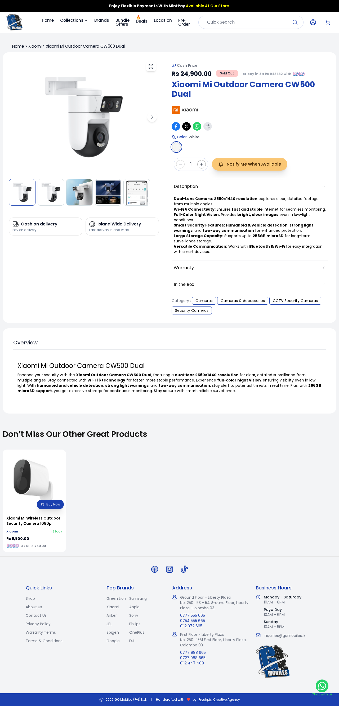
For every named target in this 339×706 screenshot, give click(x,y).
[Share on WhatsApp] (197, 126)
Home (48, 20)
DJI (132, 640)
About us (34, 607)
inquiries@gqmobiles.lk (284, 635)
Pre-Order (184, 22)
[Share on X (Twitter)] (186, 126)
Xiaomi (35, 46)
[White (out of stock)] (176, 147)
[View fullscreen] (151, 66)
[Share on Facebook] (176, 126)
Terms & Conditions (44, 640)
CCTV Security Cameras (295, 300)
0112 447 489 (192, 663)
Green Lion (116, 598)
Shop (30, 598)
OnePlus (136, 632)
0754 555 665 (192, 620)
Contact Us (36, 615)
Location (163, 20)
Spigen (112, 632)
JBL (109, 624)
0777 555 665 (192, 615)
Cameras (204, 300)
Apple (134, 607)
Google (113, 640)
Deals (142, 21)
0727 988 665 (193, 657)
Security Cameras (191, 310)
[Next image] (152, 117)
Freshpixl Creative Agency (219, 700)
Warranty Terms (41, 632)
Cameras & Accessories (243, 300)
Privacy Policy (38, 624)
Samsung (138, 598)
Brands (101, 20)
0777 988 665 (193, 652)
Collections (71, 20)
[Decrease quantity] (180, 164)
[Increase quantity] (201, 164)
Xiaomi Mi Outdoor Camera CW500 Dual (85, 46)
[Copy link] (207, 126)
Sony (133, 615)
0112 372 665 (191, 626)
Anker (111, 615)
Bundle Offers (122, 22)
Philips (134, 624)
